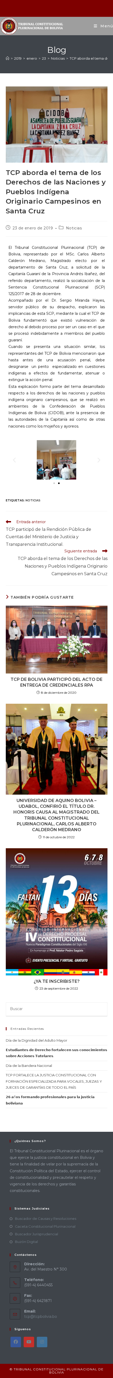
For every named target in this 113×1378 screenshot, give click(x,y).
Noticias (74, 228)
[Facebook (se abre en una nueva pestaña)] (50, 7)
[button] (14, 459)
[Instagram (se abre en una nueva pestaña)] (57, 7)
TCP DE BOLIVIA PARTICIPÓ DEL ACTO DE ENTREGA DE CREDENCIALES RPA (56, 682)
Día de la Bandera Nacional (29, 1065)
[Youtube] (29, 1342)
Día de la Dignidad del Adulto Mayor (36, 1040)
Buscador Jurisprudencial (36, 1234)
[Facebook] (16, 1342)
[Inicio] (7, 58)
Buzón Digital (26, 1242)
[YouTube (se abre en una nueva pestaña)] (63, 7)
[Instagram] (42, 1342)
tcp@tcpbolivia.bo (40, 1316)
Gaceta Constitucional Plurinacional (45, 1226)
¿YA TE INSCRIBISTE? (57, 981)
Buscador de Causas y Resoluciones (45, 1218)
